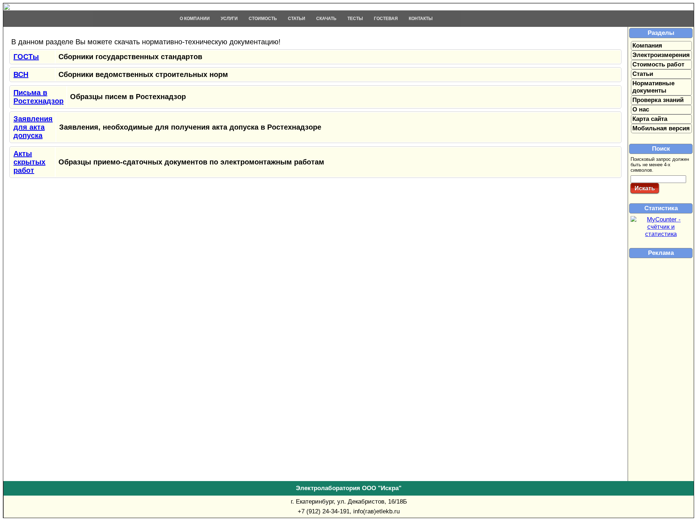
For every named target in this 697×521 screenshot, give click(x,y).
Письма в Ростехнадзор (38, 97)
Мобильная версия (661, 128)
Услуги (229, 18)
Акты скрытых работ (29, 162)
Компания (647, 45)
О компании (195, 18)
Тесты (355, 18)
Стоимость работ (658, 64)
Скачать (326, 18)
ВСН (20, 74)
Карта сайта (649, 118)
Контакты (421, 18)
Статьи (296, 18)
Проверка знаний (658, 100)
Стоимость (263, 18)
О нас (640, 109)
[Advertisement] (540, 32)
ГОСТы (26, 57)
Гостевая (386, 18)
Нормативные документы (653, 87)
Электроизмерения (661, 55)
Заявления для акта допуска (33, 127)
